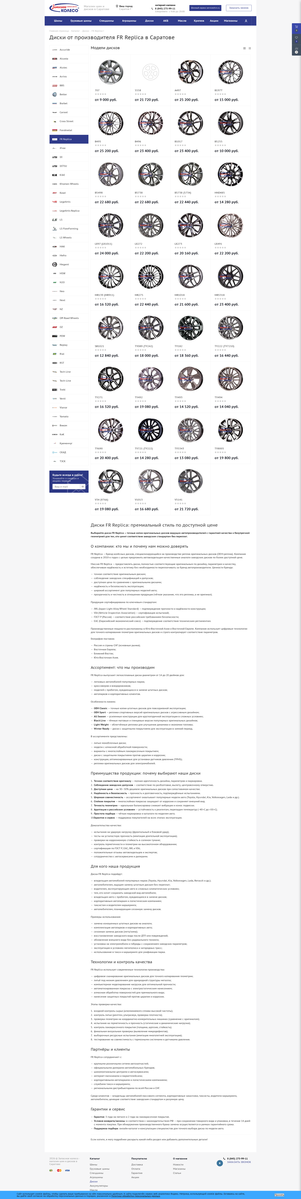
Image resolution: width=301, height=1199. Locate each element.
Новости (178, 1164)
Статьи (177, 1173)
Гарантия (136, 1173)
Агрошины (96, 1177)
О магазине (180, 1158)
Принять (279, 1195)
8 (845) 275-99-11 (165, 8)
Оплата (135, 1168)
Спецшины (96, 1173)
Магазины (179, 1168)
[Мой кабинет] (245, 21)
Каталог (95, 1158)
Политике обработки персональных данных (135, 1196)
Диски (94, 1181)
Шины (93, 1164)
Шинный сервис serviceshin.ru (205, 8)
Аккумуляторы (99, 1185)
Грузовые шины (99, 1168)
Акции (135, 1177)
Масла (94, 1189)
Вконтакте (220, 1163)
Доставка (137, 1164)
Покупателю (139, 1158)
